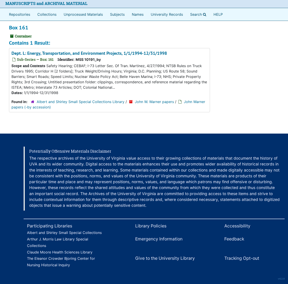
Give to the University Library (165, 258)
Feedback (234, 239)
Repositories (19, 14)
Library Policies (150, 226)
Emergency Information (158, 239)
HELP (218, 14)
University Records (167, 14)
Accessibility (237, 226)
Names (138, 14)
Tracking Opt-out (241, 258)
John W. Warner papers (154, 101)
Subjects (117, 14)
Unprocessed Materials (83, 14)
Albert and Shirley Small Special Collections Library (80, 101)
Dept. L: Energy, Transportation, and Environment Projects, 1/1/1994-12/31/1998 (89, 53)
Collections (46, 14)
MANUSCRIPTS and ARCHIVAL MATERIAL (46, 3)
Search (199, 14)
